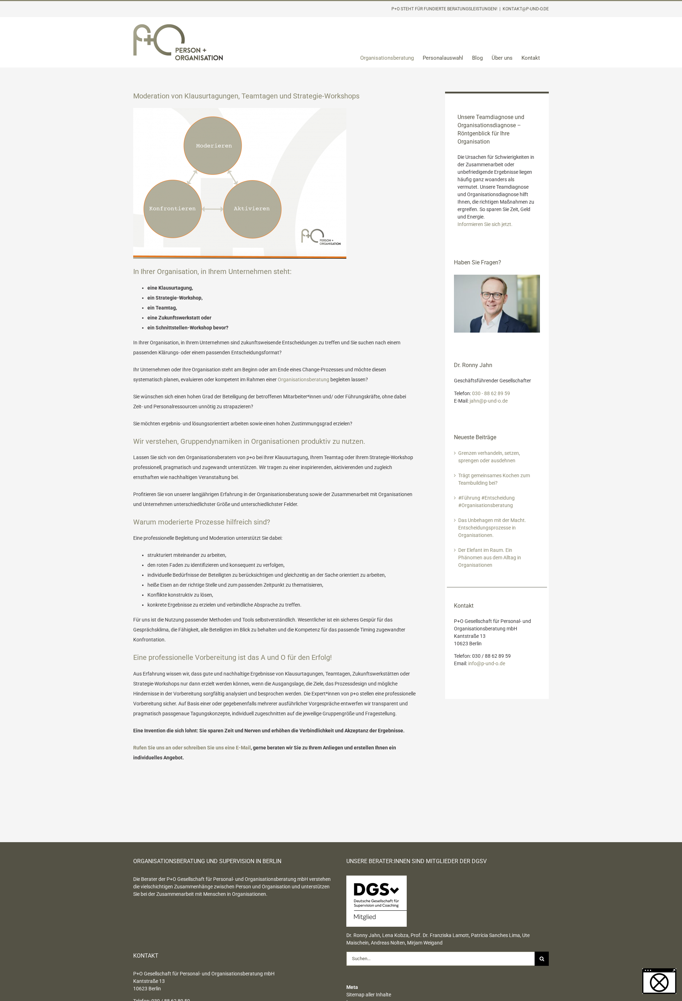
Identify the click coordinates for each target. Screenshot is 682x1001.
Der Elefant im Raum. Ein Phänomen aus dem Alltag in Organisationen (489, 557)
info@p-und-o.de (486, 663)
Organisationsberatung (303, 379)
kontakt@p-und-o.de (526, 8)
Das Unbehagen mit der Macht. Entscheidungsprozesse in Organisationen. (492, 527)
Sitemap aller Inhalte (368, 994)
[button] (659, 981)
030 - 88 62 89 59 (491, 393)
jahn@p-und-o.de (489, 401)
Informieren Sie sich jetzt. (485, 224)
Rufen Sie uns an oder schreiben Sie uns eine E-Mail (192, 747)
